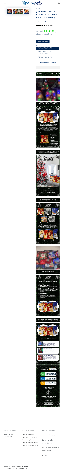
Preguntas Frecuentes (29, 437)
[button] (48, 68)
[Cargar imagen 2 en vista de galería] (15, 11)
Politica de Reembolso (30, 442)
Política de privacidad (11, 468)
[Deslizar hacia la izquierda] (5, 11)
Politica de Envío (28, 434)
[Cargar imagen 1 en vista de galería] (9, 11)
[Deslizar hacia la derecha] (31, 11)
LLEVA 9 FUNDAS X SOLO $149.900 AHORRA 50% (45, 56)
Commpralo (39, 8)
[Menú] (5, 3)
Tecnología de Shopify (10, 466)
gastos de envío (52, 33)
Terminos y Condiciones (30, 440)
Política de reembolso (22, 466)
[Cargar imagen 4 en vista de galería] (26, 11)
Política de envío (23, 468)
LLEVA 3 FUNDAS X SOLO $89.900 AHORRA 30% (45, 48)
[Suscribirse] (59, 435)
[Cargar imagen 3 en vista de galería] (20, 11)
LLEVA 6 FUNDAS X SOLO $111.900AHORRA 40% (45, 52)
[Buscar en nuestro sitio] (54, 3)
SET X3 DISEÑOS (42, 42)
